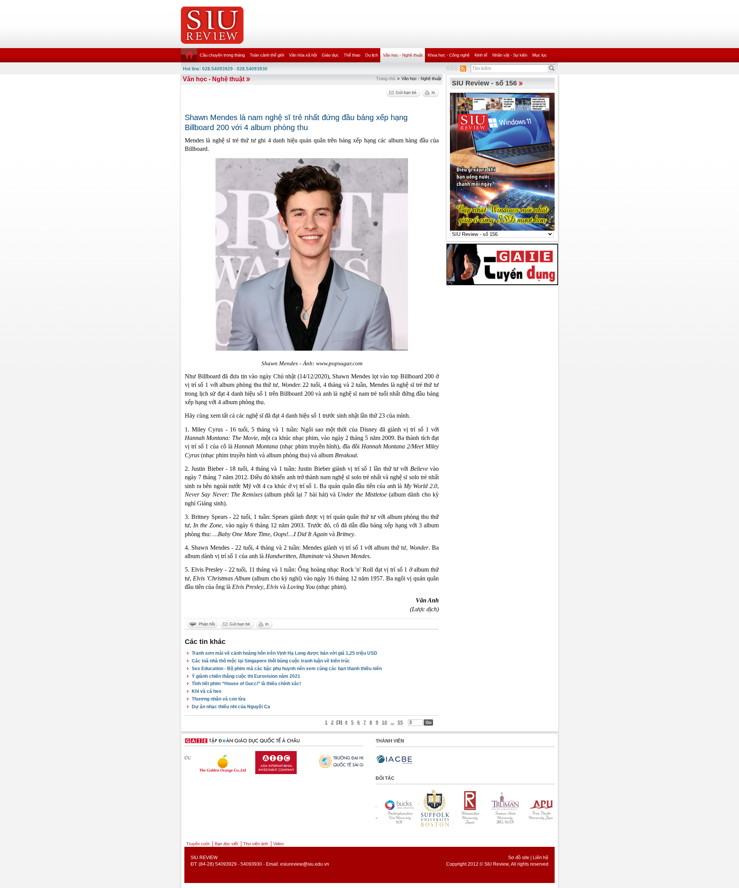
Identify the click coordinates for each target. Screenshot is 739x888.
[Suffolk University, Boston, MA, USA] (393, 808)
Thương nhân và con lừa (219, 699)
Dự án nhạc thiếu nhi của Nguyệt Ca (231, 706)
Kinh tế (481, 55)
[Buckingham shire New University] (535, 808)
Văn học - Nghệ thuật (403, 55)
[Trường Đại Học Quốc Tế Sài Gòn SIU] (273, 760)
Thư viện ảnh (255, 843)
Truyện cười (197, 843)
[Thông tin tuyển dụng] (502, 264)
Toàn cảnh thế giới (267, 55)
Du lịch (371, 55)
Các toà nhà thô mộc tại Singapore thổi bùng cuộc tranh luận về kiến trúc (271, 661)
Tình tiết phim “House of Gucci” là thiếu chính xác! (246, 683)
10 (384, 722)
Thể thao (352, 55)
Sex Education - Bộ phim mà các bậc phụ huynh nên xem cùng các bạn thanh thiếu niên (287, 668)
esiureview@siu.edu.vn (304, 864)
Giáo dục (330, 55)
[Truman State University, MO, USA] (464, 808)
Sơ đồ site (518, 857)
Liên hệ (540, 857)
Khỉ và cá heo (206, 691)
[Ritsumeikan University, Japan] (429, 808)
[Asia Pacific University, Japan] (500, 808)
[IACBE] (394, 759)
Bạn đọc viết (226, 843)
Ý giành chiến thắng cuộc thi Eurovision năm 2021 (246, 676)
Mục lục (539, 55)
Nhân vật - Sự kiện (509, 55)
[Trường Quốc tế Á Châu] (333, 761)
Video (278, 843)
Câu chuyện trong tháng (222, 55)
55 (400, 722)
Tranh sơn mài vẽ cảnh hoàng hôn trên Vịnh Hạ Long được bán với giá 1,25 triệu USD (284, 653)
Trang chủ (385, 78)
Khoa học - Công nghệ (449, 55)
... (392, 722)
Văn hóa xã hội (303, 55)
